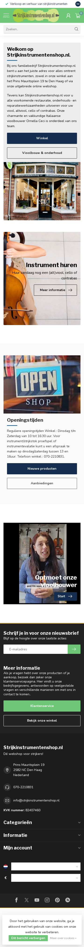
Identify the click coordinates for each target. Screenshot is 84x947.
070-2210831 (23, 787)
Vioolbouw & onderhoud (42, 153)
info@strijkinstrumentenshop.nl (36, 800)
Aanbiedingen (42, 483)
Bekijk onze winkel (42, 720)
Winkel (42, 138)
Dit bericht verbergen (28, 938)
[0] (77, 15)
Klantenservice (42, 706)
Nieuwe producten (42, 468)
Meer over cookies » (63, 938)
